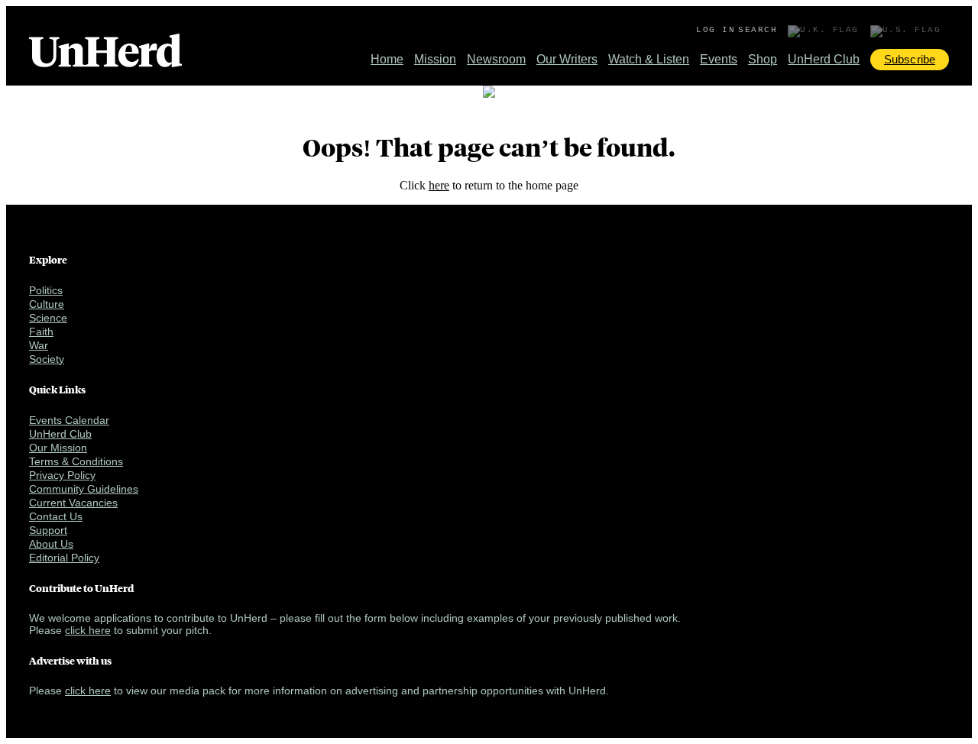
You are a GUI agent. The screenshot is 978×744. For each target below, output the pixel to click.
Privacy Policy (62, 475)
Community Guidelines (83, 489)
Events (718, 59)
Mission (435, 59)
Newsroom (496, 59)
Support (48, 530)
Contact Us (56, 516)
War (38, 345)
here (439, 185)
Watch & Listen (648, 59)
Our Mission (58, 448)
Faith (41, 331)
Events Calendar (69, 420)
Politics (46, 290)
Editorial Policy (64, 558)
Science (48, 318)
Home (387, 59)
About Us (51, 544)
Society (46, 359)
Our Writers (566, 59)
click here (88, 630)
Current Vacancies (73, 503)
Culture (46, 304)
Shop (762, 59)
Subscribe (909, 59)
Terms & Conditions (76, 461)
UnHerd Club (824, 59)
